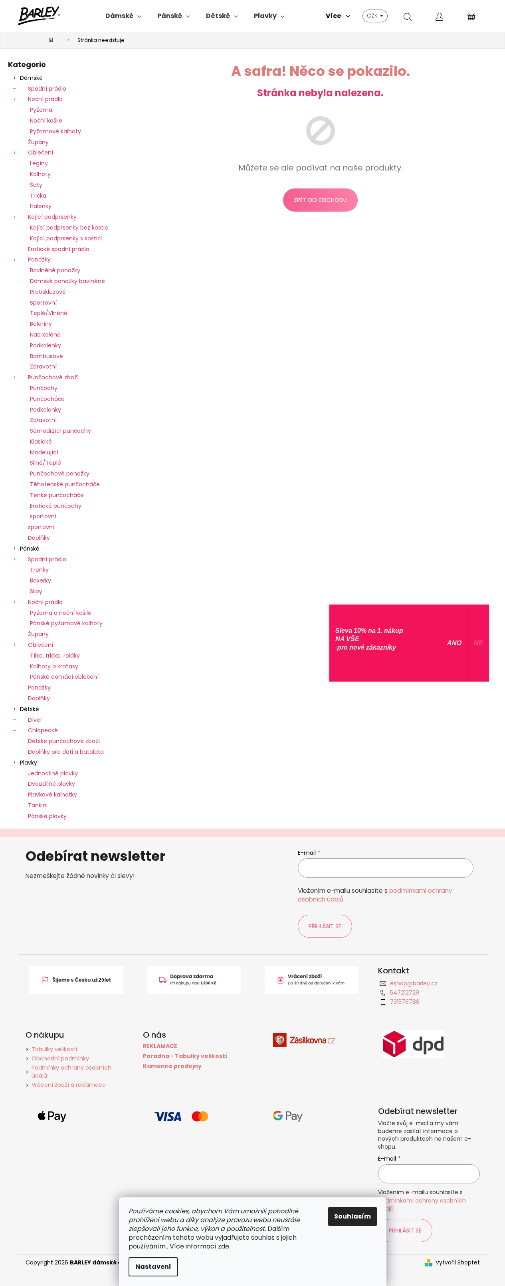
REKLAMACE (160, 1046)
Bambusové (46, 356)
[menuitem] (123, 16)
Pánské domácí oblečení (64, 677)
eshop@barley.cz (414, 983)
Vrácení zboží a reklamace (69, 1085)
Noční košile (46, 121)
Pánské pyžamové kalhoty (66, 623)
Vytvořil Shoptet (458, 1262)
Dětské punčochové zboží (64, 741)
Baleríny (41, 324)
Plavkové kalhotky (52, 795)
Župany (38, 142)
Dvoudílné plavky (51, 784)
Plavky (28, 763)
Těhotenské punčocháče (65, 484)
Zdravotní (43, 367)
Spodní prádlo (47, 89)
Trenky (39, 570)
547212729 (404, 993)
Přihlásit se (325, 926)
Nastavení (153, 1266)
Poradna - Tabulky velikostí (185, 1056)
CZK (373, 16)
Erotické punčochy (55, 506)
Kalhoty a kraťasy (54, 666)
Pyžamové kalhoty (55, 131)
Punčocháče (47, 399)
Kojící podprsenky (52, 217)
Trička (38, 196)
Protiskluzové (48, 292)
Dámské (31, 78)
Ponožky (39, 260)
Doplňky (39, 538)
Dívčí (35, 720)
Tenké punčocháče (57, 495)
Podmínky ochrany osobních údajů (71, 1071)
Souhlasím (352, 1216)
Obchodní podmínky (60, 1058)
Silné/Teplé (45, 463)
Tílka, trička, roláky (55, 656)
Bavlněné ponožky (55, 270)
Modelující (44, 452)
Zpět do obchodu (320, 200)
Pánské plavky (47, 816)
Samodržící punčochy (60, 431)
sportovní (43, 516)
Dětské (29, 709)
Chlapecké (43, 730)
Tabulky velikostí (54, 1049)
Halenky (40, 206)
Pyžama (41, 110)
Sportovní (43, 303)
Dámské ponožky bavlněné (67, 281)
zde (223, 1246)
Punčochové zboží (53, 377)
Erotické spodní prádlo (58, 249)
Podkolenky (45, 345)
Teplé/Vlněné (48, 313)
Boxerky (40, 581)
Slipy (36, 591)
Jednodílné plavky (53, 773)
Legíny (39, 163)
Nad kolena (45, 335)
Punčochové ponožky (59, 474)
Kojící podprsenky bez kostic (69, 228)
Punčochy (43, 388)
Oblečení (40, 153)
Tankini (38, 805)
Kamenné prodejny (172, 1066)
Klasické (41, 442)
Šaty (36, 185)
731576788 (405, 1002)
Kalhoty (40, 174)
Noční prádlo (45, 99)
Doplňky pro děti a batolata (66, 752)
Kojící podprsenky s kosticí (66, 238)
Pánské (30, 549)
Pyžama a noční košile (60, 613)
